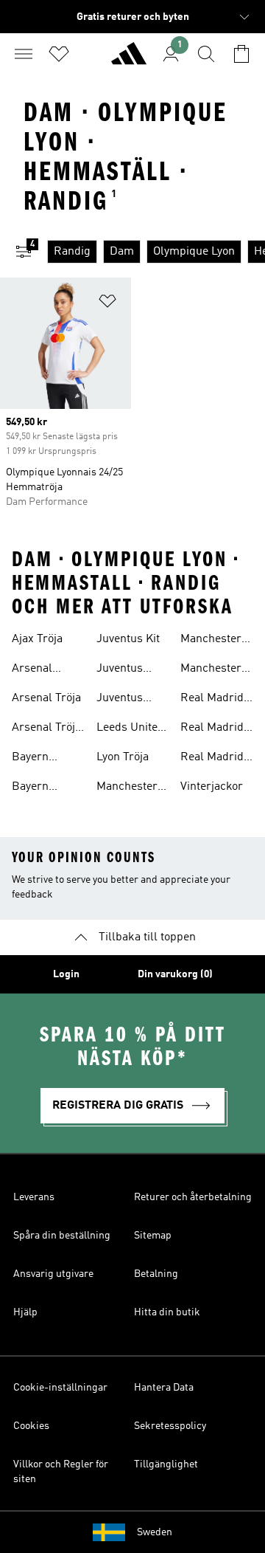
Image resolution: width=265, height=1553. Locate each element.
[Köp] (128, 60)
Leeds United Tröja (130, 729)
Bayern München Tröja (36, 788)
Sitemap (153, 1235)
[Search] (206, 54)
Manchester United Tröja (211, 640)
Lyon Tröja (122, 757)
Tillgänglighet (166, 1464)
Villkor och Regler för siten (60, 1471)
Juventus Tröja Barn (123, 670)
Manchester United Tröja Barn (211, 670)
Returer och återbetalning (193, 1197)
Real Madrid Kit (212, 699)
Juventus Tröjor (119, 699)
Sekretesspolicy (170, 1426)
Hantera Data (164, 1387)
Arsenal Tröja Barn (46, 729)
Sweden (154, 1532)
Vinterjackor (211, 787)
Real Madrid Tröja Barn (212, 758)
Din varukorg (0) (175, 974)
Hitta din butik (167, 1312)
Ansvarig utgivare (53, 1274)
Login (66, 974)
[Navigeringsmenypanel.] (23, 54)
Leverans (33, 1197)
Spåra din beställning (61, 1235)
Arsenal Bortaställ (37, 670)
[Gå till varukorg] (241, 54)
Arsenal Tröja (46, 698)
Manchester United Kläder (132, 788)
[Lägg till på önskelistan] (107, 303)
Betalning (156, 1274)
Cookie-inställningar (60, 1387)
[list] (156, 252)
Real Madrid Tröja (212, 729)
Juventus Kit (128, 639)
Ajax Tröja (37, 639)
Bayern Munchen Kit (44, 758)
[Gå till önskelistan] (59, 54)
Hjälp (25, 1312)
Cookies (31, 1426)
